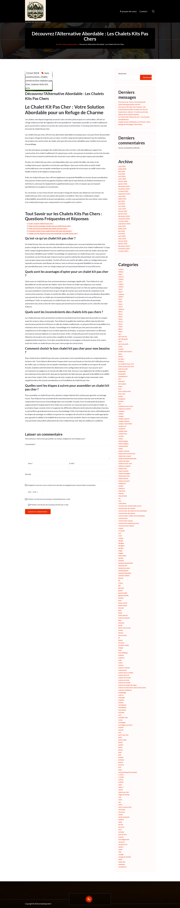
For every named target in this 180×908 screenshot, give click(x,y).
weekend (121, 864)
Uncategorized (123, 839)
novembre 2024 (124, 219)
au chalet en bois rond (126, 364)
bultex (120, 396)
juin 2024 (121, 231)
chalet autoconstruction (126, 453)
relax (120, 770)
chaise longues (123, 444)
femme (120, 578)
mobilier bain (123, 717)
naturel (120, 730)
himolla (121, 608)
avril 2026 (122, 176)
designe (121, 543)
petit (120, 737)
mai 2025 (121, 204)
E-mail (72, 463)
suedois (121, 819)
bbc (119, 379)
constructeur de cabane (126, 508)
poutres (121, 765)
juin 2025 (121, 201)
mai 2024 (121, 234)
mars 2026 (122, 179)
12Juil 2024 (32, 72)
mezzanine (122, 710)
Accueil (58, 44)
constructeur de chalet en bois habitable (132, 511)
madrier (121, 655)
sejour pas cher (123, 792)
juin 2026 (121, 171)
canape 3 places (124, 421)
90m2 (120, 331)
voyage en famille (124, 857)
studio (120, 814)
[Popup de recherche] (153, 11)
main (120, 660)
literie (120, 640)
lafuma (120, 633)
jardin (120, 625)
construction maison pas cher (128, 523)
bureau (120, 401)
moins (120, 720)
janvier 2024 (122, 244)
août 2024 (122, 226)
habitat (121, 598)
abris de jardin (123, 344)
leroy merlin (122, 635)
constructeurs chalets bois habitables (131, 516)
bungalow (121, 399)
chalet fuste (122, 468)
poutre (120, 762)
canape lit (121, 429)
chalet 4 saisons (123, 451)
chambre (121, 488)
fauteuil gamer (123, 570)
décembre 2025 (124, 186)
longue (120, 648)
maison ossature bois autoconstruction (132, 687)
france (120, 583)
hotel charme (123, 615)
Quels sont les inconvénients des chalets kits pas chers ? (48, 228)
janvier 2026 (122, 184)
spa (119, 802)
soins (120, 800)
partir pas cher (123, 735)
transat (120, 837)
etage (120, 551)
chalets (120, 486)
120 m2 (121, 277)
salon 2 (120, 787)
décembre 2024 (124, 216)
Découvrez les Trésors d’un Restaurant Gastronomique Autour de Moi (132, 103)
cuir (119, 533)
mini (119, 715)
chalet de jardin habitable (127, 458)
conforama (122, 503)
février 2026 (122, 181)
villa (119, 852)
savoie (120, 790)
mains (120, 663)
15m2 (120, 289)
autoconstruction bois (126, 366)
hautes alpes (122, 605)
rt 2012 (121, 775)
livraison (121, 643)
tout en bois (122, 834)
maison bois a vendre (125, 673)
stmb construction (124, 807)
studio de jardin (123, 817)
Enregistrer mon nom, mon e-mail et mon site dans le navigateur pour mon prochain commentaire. (61, 485)
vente (120, 849)
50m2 (120, 319)
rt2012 (120, 780)
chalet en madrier (124, 466)
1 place (120, 269)
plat (119, 755)
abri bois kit (122, 336)
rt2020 (120, 782)
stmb (120, 805)
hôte (120, 610)
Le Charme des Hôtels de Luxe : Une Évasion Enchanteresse (133, 118)
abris (120, 341)
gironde (121, 588)
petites (120, 745)
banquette (122, 374)
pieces (120, 750)
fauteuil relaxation (124, 573)
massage (121, 697)
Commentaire (30, 444)
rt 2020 (121, 777)
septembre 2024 (124, 224)
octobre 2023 (123, 251)
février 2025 (122, 211)
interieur (121, 623)
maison (120, 665)
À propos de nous (128, 11)
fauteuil (121, 561)
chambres (121, 491)
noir (119, 732)
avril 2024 (122, 236)
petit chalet (122, 740)
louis (120, 650)
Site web (28, 474)
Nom (30, 463)
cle (119, 498)
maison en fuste (123, 680)
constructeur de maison (126, 513)
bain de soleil (123, 369)
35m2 (120, 314)
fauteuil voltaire (124, 575)
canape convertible (125, 424)
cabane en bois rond (125, 406)
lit (119, 638)
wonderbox (122, 867)
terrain (120, 824)
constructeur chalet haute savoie (129, 506)
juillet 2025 (122, 199)
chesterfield (122, 496)
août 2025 (122, 196)
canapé (120, 416)
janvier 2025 (122, 214)
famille (120, 558)
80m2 (120, 329)
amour (120, 356)
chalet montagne (124, 473)
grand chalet (122, 593)
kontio (120, 630)
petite (120, 742)
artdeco (121, 361)
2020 (120, 302)
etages (120, 553)
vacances (121, 842)
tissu (120, 829)
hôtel (120, 613)
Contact (143, 11)
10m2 (120, 274)
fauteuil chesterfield (125, 563)
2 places (121, 294)
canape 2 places (124, 419)
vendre (120, 847)
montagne (122, 722)
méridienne (122, 707)
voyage (121, 854)
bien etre (121, 381)
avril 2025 (122, 206)
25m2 (120, 307)
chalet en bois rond (125, 463)
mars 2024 (122, 239)
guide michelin (123, 595)
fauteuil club (122, 566)
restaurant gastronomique (127, 772)
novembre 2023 (124, 248)
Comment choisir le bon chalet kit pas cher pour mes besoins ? (50, 231)
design (120, 541)
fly (119, 580)
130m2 (120, 284)
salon (120, 785)
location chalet (123, 645)
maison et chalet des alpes (127, 685)
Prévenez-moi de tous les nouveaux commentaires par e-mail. (48, 499)
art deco (121, 359)
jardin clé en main (124, 628)
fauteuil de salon (124, 568)
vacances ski (122, 844)
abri (119, 334)
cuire (120, 536)
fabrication (122, 556)
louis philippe (123, 653)
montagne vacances (125, 725)
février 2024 (122, 241)
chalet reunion (123, 478)
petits (120, 747)
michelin (121, 712)
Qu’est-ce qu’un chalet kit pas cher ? (41, 223)
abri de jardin (123, 339)
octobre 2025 (123, 191)
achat (120, 346)
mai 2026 (121, 174)
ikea (119, 620)
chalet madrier (123, 471)
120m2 (120, 279)
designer (121, 546)
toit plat (121, 832)
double (120, 548)
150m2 (120, 287)
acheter (121, 349)
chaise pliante (123, 446)
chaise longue (123, 441)
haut (119, 600)
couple (120, 528)
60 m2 (120, 322)
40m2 (120, 317)
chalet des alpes (124, 461)
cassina (121, 436)
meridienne (122, 705)
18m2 (120, 292)
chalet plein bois (124, 476)
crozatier (121, 531)
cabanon (121, 411)
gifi (119, 585)
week (120, 859)
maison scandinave (125, 690)
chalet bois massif (124, 456)
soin (119, 797)
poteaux (121, 760)
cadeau (120, 414)
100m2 (120, 272)
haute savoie (122, 603)
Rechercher (122, 73)
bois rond (121, 394)
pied (119, 752)
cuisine (120, 538)
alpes (120, 354)
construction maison (125, 521)
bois (119, 389)
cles (119, 501)
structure (121, 812)
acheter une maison (125, 351)
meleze (120, 702)
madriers (121, 658)
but (119, 404)
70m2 (120, 326)
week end (121, 862)
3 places (121, 309)
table (120, 822)
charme (121, 493)
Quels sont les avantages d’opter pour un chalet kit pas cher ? (49, 226)
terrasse (121, 827)
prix (27, 87)
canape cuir (122, 426)
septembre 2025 (124, 194)
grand (120, 590)
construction (122, 518)
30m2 (120, 312)
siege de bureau (123, 795)
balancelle (122, 371)
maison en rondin (124, 683)
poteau (120, 757)
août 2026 (122, 166)
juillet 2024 (122, 229)
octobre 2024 (123, 221)
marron (121, 695)
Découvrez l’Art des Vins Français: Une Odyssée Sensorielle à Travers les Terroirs (133, 108)
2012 (120, 299)
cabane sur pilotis (124, 409)
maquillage (122, 692)
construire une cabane (126, 526)
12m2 (120, 282)
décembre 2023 (124, 246)
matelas (121, 700)
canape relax (122, 431)
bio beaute (122, 384)
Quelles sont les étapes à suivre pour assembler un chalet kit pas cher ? (53, 233)
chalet (44, 76)
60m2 (120, 324)
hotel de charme (124, 618)
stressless (121, 809)
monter (121, 727)
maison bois (122, 670)
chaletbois (122, 483)
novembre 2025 (124, 189)
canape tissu (122, 434)
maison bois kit (39, 84)
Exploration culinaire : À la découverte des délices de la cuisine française (133, 113)
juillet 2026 (122, 169)
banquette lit (123, 376)
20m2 (120, 304)
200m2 (120, 297)
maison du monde (124, 678)
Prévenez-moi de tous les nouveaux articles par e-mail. (49, 505)
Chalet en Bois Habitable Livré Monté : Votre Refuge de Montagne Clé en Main (134, 123)
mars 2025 (122, 209)
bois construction (70, 44)
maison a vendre (124, 668)
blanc (120, 386)
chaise (120, 439)
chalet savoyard (124, 481)
